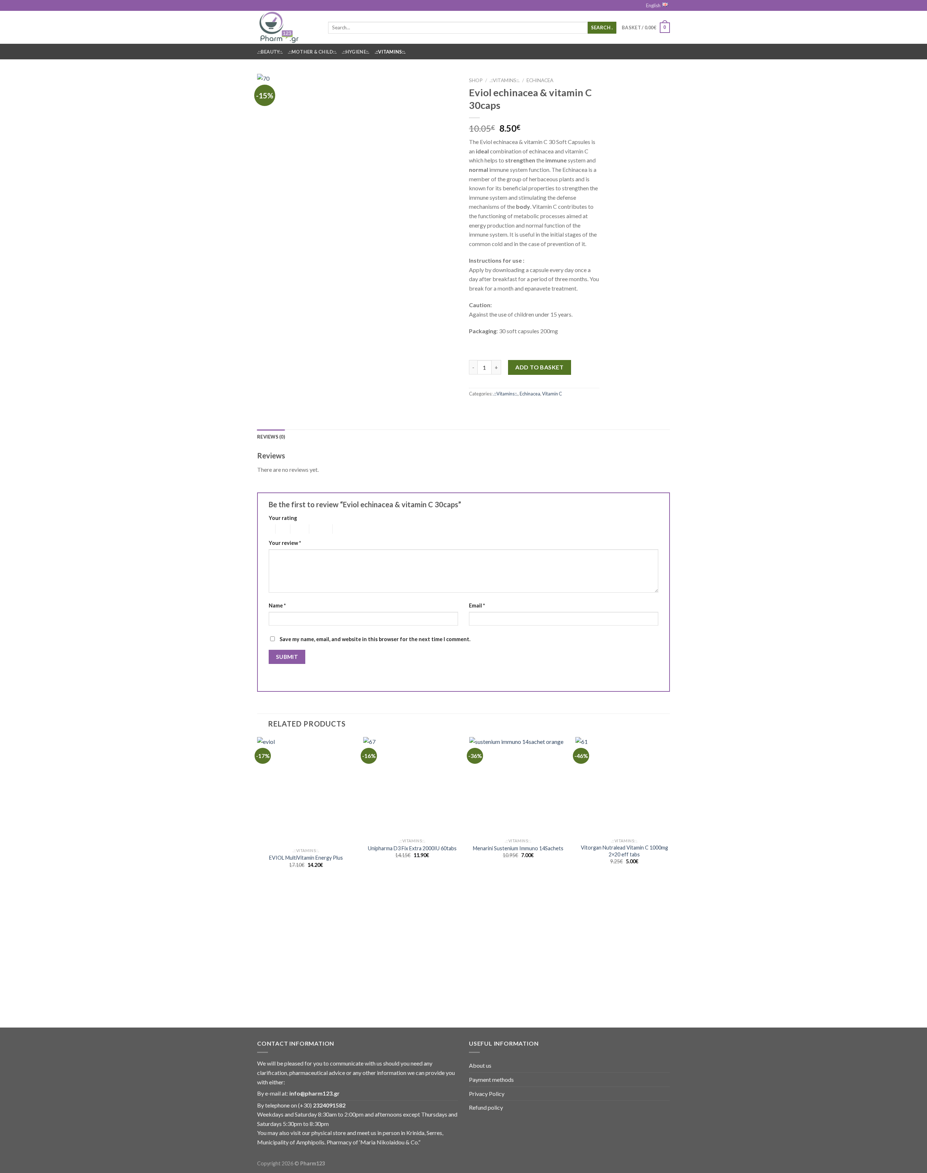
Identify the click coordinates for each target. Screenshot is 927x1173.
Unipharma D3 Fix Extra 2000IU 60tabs (412, 848)
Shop (476, 80)
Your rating (283, 518)
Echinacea (540, 80)
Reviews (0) (271, 437)
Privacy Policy (486, 1093)
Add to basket (539, 367)
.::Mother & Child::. (312, 52)
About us (480, 1065)
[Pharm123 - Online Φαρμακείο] (287, 27)
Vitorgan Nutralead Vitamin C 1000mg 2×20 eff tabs (624, 850)
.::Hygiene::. (355, 52)
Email (477, 605)
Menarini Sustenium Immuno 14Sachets (518, 848)
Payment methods (491, 1079)
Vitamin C (552, 394)
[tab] (271, 436)
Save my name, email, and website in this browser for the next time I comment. (375, 639)
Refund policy (486, 1107)
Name (277, 605)
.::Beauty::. (270, 52)
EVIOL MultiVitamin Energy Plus (306, 858)
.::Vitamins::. (390, 52)
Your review (285, 543)
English (653, 5)
